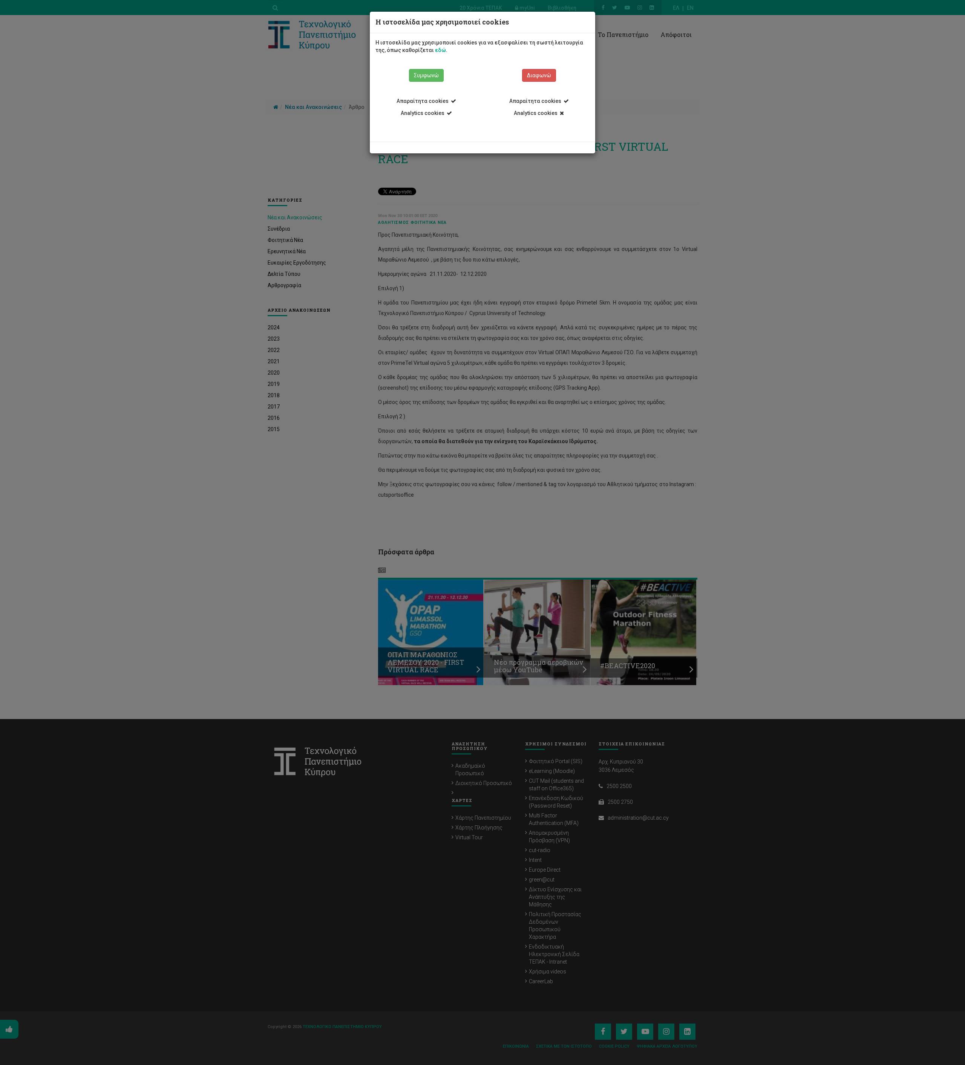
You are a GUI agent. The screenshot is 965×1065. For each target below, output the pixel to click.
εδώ (440, 50)
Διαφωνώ (539, 75)
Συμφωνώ (426, 75)
